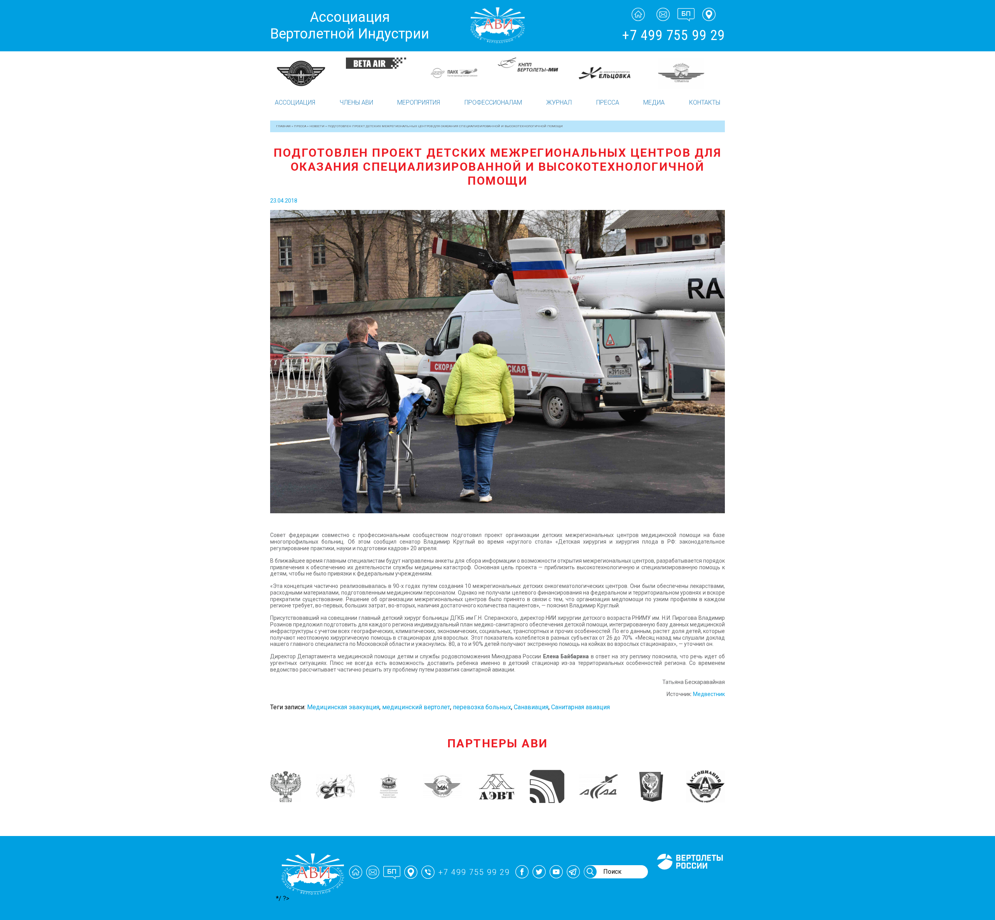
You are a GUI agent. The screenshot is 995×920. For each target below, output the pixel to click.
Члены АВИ (356, 102)
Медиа (654, 102)
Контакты (704, 102)
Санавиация (531, 707)
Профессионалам (493, 102)
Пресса (607, 102)
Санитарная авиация (580, 707)
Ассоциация (295, 102)
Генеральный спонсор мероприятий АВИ (689, 878)
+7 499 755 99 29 (673, 35)
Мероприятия (418, 102)
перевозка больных (482, 707)
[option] (308, 73)
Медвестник (709, 694)
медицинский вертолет (416, 707)
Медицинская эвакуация (343, 707)
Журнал (559, 102)
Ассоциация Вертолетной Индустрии (349, 25)
